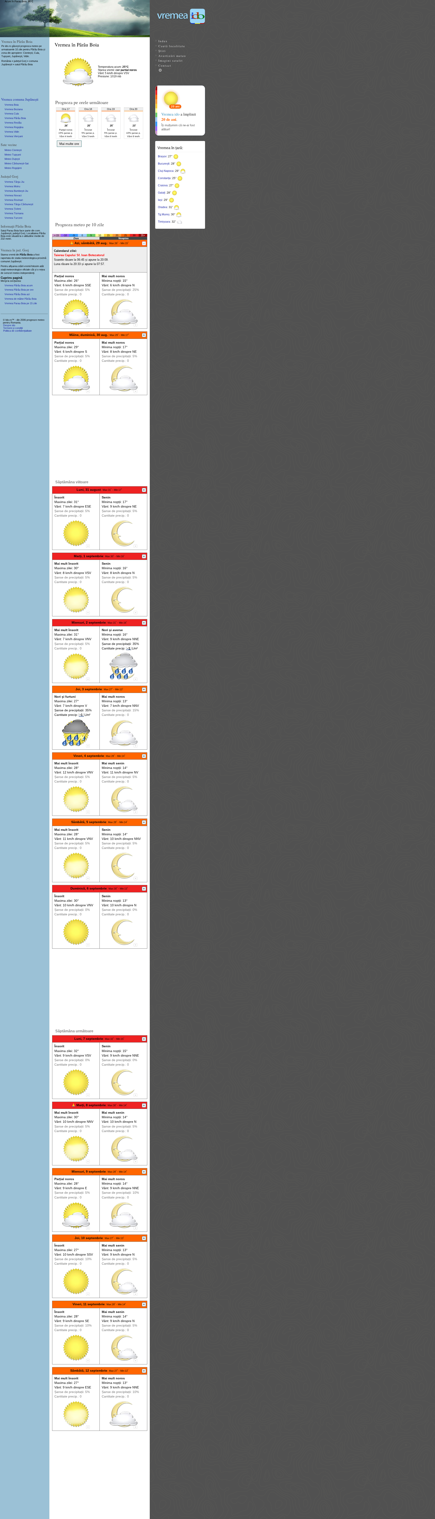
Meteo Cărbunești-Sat (17, 163)
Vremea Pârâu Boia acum (19, 285)
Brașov (162, 156)
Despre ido (9, 325)
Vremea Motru (12, 186)
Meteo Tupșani (13, 154)
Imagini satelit (170, 60)
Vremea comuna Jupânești (19, 99)
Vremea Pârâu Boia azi (17, 294)
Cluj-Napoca (166, 171)
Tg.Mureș (163, 214)
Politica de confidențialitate (17, 330)
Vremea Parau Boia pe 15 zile (21, 303)
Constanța (164, 178)
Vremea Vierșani (14, 136)
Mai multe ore (69, 144)
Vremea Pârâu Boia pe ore (19, 289)
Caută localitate (171, 46)
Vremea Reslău (13, 122)
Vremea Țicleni (13, 208)
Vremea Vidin (12, 131)
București (163, 163)
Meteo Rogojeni (13, 168)
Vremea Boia (12, 104)
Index (163, 41)
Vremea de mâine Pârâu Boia (20, 298)
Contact (164, 65)
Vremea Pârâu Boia (15, 118)
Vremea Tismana (14, 213)
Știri (162, 51)
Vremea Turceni (13, 217)
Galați (161, 192)
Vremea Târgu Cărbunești (19, 204)
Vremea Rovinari (14, 200)
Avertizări (172, 56)
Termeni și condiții (13, 328)
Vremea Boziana (14, 109)
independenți (27, 273)
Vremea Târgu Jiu (14, 181)
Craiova (163, 185)
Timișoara (164, 221)
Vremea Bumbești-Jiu (16, 191)
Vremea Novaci (13, 195)
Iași (160, 200)
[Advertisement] (99, 183)
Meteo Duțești (12, 159)
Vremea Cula (12, 113)
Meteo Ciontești (13, 150)
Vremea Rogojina (14, 127)
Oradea (162, 207)
